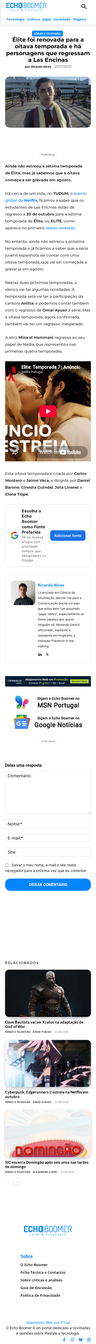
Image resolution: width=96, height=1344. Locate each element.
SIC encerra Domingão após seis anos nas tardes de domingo (47, 1164)
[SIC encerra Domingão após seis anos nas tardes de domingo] (48, 1133)
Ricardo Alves (41, 66)
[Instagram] (72, 1340)
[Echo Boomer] (26, 6)
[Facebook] (64, 1340)
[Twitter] (47, 653)
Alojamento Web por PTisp (48, 1322)
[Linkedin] (40, 653)
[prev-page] (8, 1182)
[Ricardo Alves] (23, 619)
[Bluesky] (81, 1340)
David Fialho (42, 1031)
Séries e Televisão (47, 33)
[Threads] (89, 1340)
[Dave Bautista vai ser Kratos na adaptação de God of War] (48, 993)
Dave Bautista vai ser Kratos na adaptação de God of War (44, 1024)
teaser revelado (60, 227)
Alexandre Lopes (45, 1172)
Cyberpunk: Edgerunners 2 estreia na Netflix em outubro (46, 1094)
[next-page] (16, 1182)
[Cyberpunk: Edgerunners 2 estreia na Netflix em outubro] (48, 1063)
